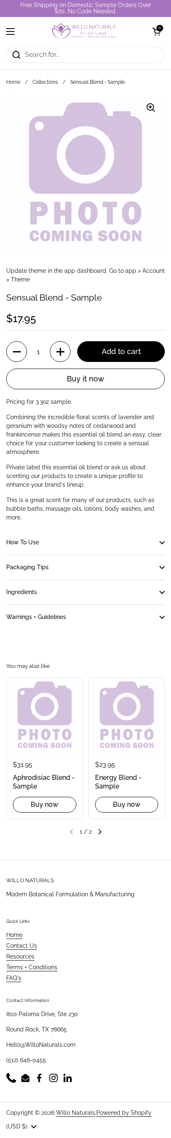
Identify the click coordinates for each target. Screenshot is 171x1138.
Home (13, 82)
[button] (156, 31)
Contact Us (21, 945)
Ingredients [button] (21, 592)
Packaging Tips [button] (27, 567)
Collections (45, 82)
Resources (20, 956)
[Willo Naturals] (83, 31)
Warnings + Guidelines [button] (36, 617)
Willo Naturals (75, 1112)
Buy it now (85, 378)
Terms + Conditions (31, 967)
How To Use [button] (22, 542)
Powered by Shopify (123, 1112)
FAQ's (13, 978)
